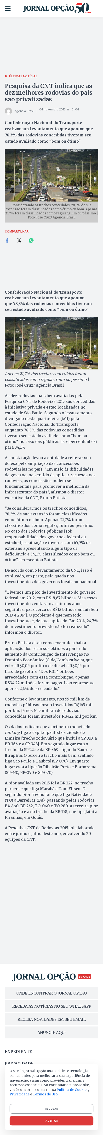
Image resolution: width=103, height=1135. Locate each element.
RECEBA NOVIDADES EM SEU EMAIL (51, 1019)
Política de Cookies (72, 1090)
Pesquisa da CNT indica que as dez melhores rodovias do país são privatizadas (48, 92)
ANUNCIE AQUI (51, 1032)
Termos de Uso (45, 1094)
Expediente (18, 1051)
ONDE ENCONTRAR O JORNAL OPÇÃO (51, 993)
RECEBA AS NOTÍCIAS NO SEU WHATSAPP (51, 1006)
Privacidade (19, 1063)
